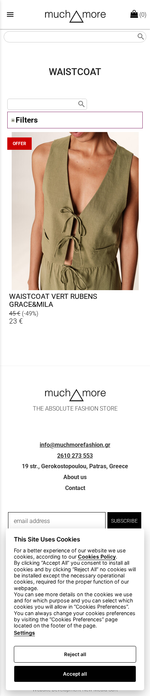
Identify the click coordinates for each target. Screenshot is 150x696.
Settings (24, 633)
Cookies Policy (97, 556)
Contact (75, 488)
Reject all (75, 654)
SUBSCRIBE (124, 521)
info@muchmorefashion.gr (75, 444)
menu (10, 14)
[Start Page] (75, 14)
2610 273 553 (75, 455)
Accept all (75, 674)
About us (75, 477)
